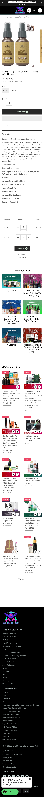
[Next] (41, 3)
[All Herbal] (11, 281)
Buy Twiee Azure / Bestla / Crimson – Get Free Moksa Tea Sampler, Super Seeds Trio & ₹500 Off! (11, 396)
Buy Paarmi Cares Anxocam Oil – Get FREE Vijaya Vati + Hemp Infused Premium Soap (10, 483)
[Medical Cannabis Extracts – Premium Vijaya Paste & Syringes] (32, 335)
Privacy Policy (7, 757)
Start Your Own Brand (10, 724)
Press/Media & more (10, 730)
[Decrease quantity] (18, 228)
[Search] (29, 10)
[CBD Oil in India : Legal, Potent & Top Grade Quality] (32, 281)
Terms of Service (8, 743)
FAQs (4, 695)
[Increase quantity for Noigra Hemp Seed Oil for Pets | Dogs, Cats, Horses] (14, 104)
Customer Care (9, 689)
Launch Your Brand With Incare (14, 708)
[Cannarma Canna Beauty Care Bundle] (33, 467)
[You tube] (27, 776)
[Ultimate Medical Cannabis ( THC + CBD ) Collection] (32, 307)
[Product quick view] (39, 387)
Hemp (4, 678)
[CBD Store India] (20, 10)
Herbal (5, 640)
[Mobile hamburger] (4, 10)
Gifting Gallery (7, 668)
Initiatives (6, 733)
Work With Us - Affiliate (11, 714)
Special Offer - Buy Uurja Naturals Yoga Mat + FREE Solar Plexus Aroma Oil (10, 559)
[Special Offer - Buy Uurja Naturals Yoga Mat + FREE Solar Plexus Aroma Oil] (11, 545)
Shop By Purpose (8, 665)
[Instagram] (13, 776)
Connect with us (8, 681)
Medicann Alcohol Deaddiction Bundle (32, 437)
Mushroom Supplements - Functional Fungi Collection (11, 320)
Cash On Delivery (9, 659)
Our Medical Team (9, 739)
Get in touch (8, 772)
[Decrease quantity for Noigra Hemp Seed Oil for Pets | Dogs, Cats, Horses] (4, 104)
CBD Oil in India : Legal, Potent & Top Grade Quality (32, 293)
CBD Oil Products (9, 637)
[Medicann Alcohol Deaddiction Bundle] (33, 424)
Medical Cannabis (9, 634)
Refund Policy (7, 761)
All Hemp (11, 345)
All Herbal (11, 291)
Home (4, 17)
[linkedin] (22, 776)
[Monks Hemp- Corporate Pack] (11, 507)
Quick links (7, 751)
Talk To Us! (6, 699)
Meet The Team (8, 702)
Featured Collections (12, 630)
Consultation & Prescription (12, 646)
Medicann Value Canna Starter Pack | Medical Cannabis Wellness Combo (32, 522)
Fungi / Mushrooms (9, 643)
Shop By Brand (8, 662)
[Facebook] (4, 776)
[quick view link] (17, 387)
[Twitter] (9, 776)
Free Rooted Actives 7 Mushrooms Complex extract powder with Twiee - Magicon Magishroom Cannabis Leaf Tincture (33, 562)
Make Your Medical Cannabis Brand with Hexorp (20, 705)
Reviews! (5, 692)
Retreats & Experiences (11, 652)
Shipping (4, 82)
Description (6, 134)
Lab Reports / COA (9, 727)
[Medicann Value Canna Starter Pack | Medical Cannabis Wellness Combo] (33, 507)
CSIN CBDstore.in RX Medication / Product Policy (20, 746)
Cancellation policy (9, 767)
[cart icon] (40, 10)
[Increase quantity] (28, 228)
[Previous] (2, 3)
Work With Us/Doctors (11, 717)
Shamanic (6, 671)
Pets (4, 649)
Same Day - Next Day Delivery (14, 656)
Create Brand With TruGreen (13, 711)
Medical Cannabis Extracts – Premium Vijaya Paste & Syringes (32, 348)
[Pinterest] (18, 776)
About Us (6, 736)
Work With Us (7, 684)
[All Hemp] (11, 335)
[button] (22, 118)
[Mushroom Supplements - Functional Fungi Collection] (11, 307)
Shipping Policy (8, 764)
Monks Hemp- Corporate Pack (8, 519)
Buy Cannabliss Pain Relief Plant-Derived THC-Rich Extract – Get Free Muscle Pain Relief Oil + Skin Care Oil (11, 442)
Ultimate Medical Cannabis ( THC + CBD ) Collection (32, 318)
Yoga (4, 674)
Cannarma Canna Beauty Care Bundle (32, 479)
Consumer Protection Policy (12, 754)
